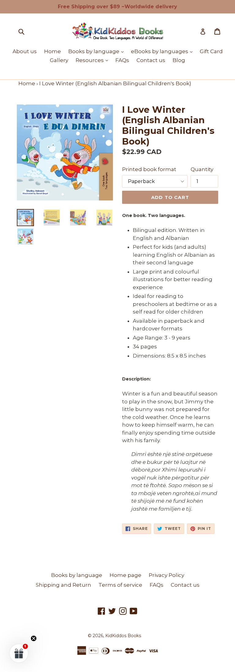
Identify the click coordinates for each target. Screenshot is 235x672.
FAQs (122, 60)
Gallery (59, 60)
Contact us (150, 60)
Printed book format (149, 169)
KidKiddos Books (123, 635)
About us (25, 51)
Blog (179, 60)
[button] (19, 653)
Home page (125, 575)
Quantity (202, 169)
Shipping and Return (63, 585)
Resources (93, 60)
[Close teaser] (34, 638)
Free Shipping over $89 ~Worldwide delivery (117, 6)
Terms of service (120, 585)
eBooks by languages (163, 51)
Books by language (97, 51)
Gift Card (211, 51)
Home (52, 51)
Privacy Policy (166, 575)
